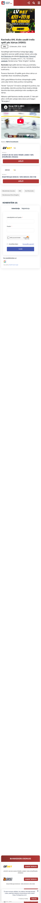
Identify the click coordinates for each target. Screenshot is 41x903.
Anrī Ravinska (6, 56)
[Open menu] (39, 3)
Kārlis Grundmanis (12, 142)
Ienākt (21, 249)
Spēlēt (21, 161)
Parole (9, 226)
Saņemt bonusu (31, 866)
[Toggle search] (34, 3)
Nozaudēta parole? (28, 244)
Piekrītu (34, 899)
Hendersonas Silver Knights (10, 195)
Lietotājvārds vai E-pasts (15, 217)
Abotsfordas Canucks (8, 191)
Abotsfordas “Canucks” (27, 56)
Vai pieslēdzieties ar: (10, 258)
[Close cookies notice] (38, 891)
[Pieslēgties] (28, 3)
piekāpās (4, 61)
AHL (31, 52)
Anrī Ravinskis (29, 191)
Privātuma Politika (23, 899)
